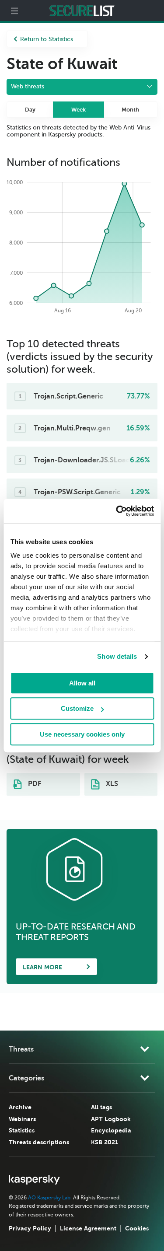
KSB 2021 (104, 1142)
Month (130, 109)
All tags (101, 1107)
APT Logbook (111, 1118)
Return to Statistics (46, 39)
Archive (20, 1107)
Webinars (22, 1118)
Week (78, 109)
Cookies (137, 1228)
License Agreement (88, 1228)
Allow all (82, 683)
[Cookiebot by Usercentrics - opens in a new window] (117, 511)
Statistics (22, 1130)
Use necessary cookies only (82, 734)
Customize (77, 708)
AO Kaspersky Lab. (50, 1198)
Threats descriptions (39, 1142)
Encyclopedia (111, 1130)
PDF (33, 784)
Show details (117, 656)
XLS (111, 784)
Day (30, 109)
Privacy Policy (30, 1228)
